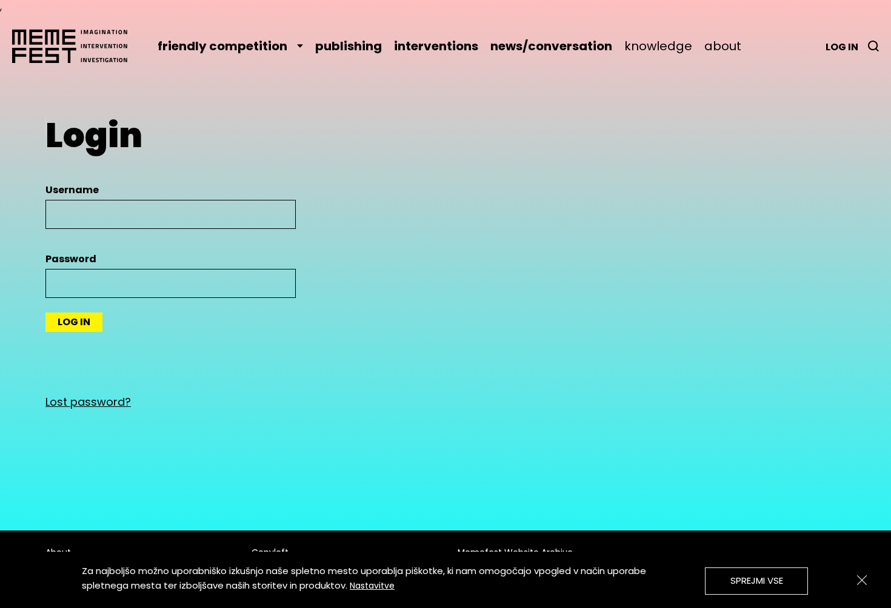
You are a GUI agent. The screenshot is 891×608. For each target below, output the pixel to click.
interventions (436, 46)
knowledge (658, 46)
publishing (348, 46)
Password (70, 259)
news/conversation (551, 46)
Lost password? (88, 401)
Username (72, 190)
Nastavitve (372, 586)
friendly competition (222, 46)
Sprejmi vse (756, 580)
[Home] (75, 46)
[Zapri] (862, 580)
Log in (842, 47)
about (722, 46)
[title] (873, 46)
